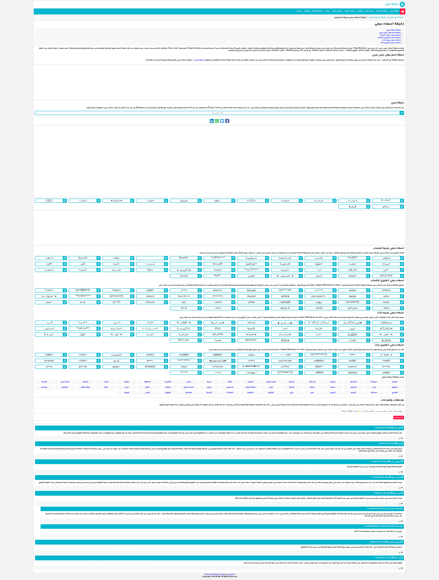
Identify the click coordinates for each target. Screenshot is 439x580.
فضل (188, 382)
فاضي (147, 393)
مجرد (271, 387)
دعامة (312, 387)
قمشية (189, 393)
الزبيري (333, 393)
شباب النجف (188, 387)
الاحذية (44, 382)
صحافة (374, 393)
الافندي (395, 393)
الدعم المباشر (317, 11)
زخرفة (223, 575)
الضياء (250, 382)
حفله (106, 387)
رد (400, 438)
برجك (327, 11)
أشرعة (209, 393)
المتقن (271, 393)
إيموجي (360, 11)
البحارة (291, 387)
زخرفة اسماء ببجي (377, 17)
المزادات (230, 393)
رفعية (126, 393)
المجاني (231, 575)
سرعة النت (369, 11)
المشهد (353, 382)
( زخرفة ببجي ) (199, 60)
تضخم (291, 382)
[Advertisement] (219, 82)
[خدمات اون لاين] (402, 11)
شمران (85, 382)
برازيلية (395, 387)
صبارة (333, 387)
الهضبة (168, 382)
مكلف (229, 382)
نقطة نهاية (85, 387)
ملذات (106, 382)
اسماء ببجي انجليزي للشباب (389, 38)
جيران (209, 387)
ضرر (312, 393)
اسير (127, 387)
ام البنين (229, 387)
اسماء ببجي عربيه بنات (391, 40)
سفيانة (374, 382)
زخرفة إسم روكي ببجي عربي (390, 33)
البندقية (312, 382)
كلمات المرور (350, 11)
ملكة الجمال (250, 387)
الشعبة (65, 387)
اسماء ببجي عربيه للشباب (390, 35)
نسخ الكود (398, 417)
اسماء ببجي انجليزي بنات (390, 43)
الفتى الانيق (271, 382)
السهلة (147, 382)
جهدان (394, 382)
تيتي (291, 393)
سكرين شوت (337, 11)
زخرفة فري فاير (382, 11)
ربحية (209, 382)
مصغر (332, 382)
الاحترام (353, 387)
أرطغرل (168, 393)
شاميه (353, 393)
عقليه (126, 382)
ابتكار (147, 387)
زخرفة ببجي (394, 11)
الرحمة (168, 387)
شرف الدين (65, 382)
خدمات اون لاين (396, 17)
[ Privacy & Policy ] (211, 575)
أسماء (299, 11)
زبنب (374, 387)
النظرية (250, 393)
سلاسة (44, 387)
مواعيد (306, 11)
